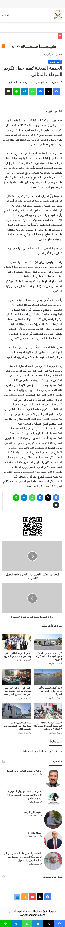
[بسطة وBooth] (53, 840)
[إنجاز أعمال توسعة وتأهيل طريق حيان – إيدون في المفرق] (48, 677)
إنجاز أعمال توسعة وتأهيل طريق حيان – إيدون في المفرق (50, 691)
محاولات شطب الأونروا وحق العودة (24, 771)
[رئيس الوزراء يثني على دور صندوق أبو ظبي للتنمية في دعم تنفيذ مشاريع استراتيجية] (16, 677)
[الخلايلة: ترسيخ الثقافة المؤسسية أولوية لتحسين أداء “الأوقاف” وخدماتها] (48, 711)
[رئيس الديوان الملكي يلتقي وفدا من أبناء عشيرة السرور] (16, 642)
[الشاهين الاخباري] (58, 15)
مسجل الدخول (41, 751)
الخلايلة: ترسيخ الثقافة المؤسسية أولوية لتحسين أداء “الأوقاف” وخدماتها (48, 725)
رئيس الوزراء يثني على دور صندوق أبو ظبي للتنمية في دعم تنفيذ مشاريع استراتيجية (17, 691)
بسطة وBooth (35, 833)
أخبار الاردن (45, 54)
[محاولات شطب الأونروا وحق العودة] (53, 778)
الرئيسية (56, 54)
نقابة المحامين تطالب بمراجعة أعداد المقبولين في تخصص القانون (17, 725)
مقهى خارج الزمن (33, 812)
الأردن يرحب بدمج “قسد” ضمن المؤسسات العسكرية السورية (49, 656)
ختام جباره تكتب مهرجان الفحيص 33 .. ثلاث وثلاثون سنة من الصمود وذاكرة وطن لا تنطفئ (23, 795)
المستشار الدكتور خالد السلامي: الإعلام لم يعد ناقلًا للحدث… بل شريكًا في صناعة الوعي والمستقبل (23, 857)
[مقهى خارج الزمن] (53, 819)
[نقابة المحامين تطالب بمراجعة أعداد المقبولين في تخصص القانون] (16, 711)
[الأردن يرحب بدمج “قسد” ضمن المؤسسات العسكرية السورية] (48, 642)
